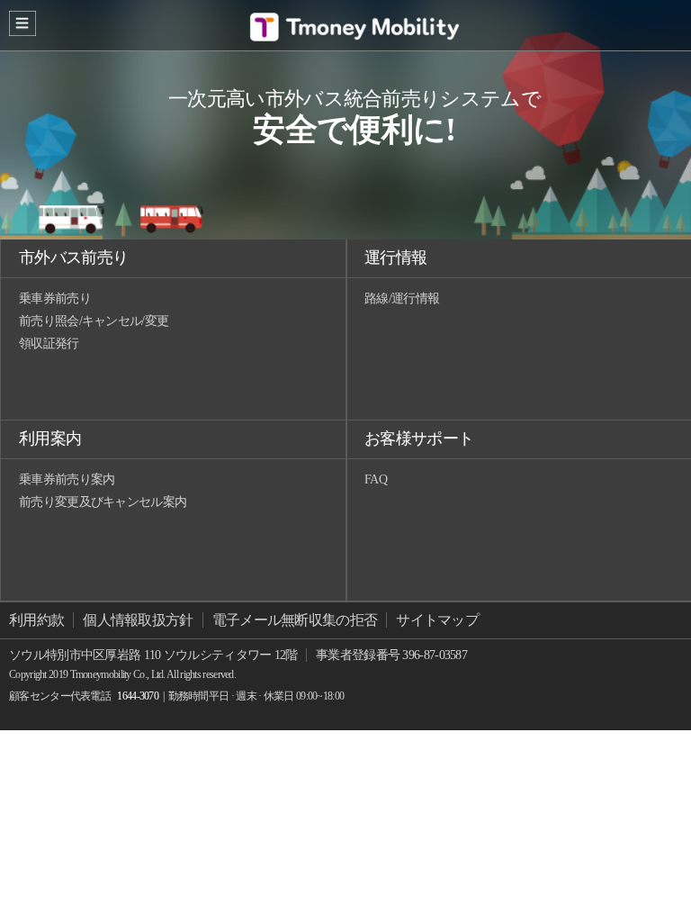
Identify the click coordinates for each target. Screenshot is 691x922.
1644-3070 (137, 696)
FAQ (375, 479)
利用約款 (36, 620)
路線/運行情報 (401, 298)
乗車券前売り (55, 298)
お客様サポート (418, 438)
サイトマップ (437, 620)
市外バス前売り (73, 258)
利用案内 (50, 438)
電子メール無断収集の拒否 (295, 620)
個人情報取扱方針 (138, 620)
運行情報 (395, 258)
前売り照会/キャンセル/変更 (93, 321)
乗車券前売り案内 (66, 479)
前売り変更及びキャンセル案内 (102, 502)
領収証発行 (49, 343)
